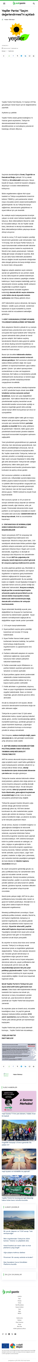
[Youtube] (15, 1334)
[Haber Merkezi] (3, 19)
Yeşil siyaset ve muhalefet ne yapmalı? (16, 1171)
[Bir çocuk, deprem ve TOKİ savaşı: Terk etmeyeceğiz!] (19, 1220)
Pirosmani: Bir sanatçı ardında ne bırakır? (18, 1257)
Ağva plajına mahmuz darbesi (14, 1253)
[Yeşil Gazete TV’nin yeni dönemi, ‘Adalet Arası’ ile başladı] (19, 1101)
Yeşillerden (11, 51)
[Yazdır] (33, 56)
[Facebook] (13, 56)
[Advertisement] (19, 79)
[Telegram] (21, 56)
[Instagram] (6, 1334)
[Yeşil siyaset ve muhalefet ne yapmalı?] (19, 1159)
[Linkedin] (25, 56)
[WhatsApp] (9, 56)
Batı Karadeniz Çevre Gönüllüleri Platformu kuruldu (15, 1263)
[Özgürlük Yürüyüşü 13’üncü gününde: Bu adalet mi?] (19, 1130)
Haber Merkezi (9, 19)
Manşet (3, 51)
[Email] (29, 56)
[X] (17, 56)
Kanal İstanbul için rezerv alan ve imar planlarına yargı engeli (17, 1247)
